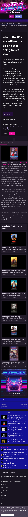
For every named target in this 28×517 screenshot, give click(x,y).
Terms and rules (4, 487)
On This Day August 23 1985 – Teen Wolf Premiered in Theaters (13, 294)
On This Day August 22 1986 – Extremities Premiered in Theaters (13, 317)
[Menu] (2, 16)
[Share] (25, 251)
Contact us (3, 484)
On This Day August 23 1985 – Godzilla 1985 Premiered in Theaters (14, 248)
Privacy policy (4, 490)
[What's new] (23, 16)
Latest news (7, 412)
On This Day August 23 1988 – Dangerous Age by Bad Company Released (16, 441)
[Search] (26, 16)
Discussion (11, 143)
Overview (3, 143)
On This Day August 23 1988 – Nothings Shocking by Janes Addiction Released (15, 435)
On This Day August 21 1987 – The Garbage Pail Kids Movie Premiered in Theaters (13, 364)
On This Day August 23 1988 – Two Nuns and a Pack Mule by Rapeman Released (17, 429)
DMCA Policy (3, 495)
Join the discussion (9, 120)
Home (2, 501)
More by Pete (4, 447)
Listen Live (7, 114)
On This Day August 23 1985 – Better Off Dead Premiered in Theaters (14, 271)
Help (2, 498)
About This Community (10, 124)
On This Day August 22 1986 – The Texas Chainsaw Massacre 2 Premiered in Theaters (13, 341)
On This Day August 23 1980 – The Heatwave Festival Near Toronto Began (17, 423)
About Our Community (6, 492)
